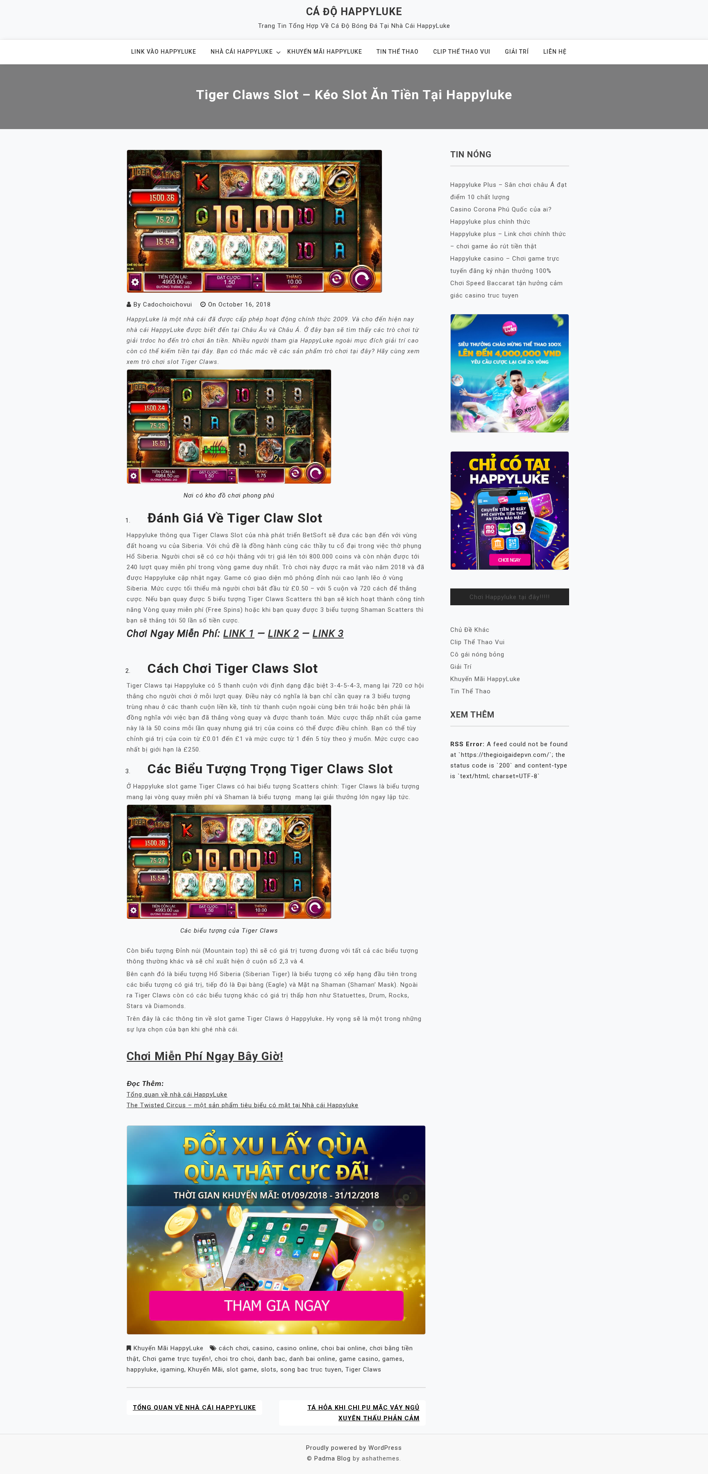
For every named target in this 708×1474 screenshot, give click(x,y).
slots (269, 1369)
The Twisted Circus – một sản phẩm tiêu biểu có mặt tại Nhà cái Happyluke (243, 1105)
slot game (242, 1369)
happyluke (142, 1369)
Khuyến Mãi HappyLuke (324, 51)
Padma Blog (332, 1458)
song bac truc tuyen (311, 1369)
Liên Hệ (555, 51)
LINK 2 (283, 633)
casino (262, 1348)
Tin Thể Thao (398, 51)
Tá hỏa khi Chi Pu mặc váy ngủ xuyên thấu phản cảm (363, 1413)
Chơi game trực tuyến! (177, 1359)
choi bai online (343, 1348)
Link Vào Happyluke (163, 51)
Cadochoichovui (167, 304)
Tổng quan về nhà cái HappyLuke (177, 1094)
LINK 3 (328, 633)
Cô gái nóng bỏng (477, 654)
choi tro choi (234, 1359)
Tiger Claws (363, 1369)
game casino (359, 1359)
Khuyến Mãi (205, 1369)
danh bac (272, 1359)
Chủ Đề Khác (470, 630)
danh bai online (312, 1359)
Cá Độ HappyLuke (354, 12)
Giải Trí (517, 51)
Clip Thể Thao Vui (461, 51)
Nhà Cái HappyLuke (242, 51)
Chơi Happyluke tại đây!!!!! (510, 597)
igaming (172, 1369)
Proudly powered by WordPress (354, 1447)
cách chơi (234, 1348)
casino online (297, 1348)
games (392, 1359)
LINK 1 (238, 633)
